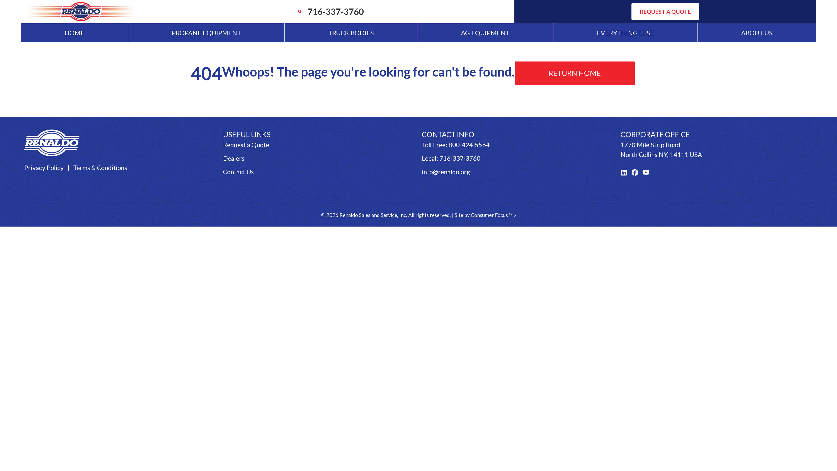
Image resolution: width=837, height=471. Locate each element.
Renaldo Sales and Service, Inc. (373, 215)
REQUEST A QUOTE (665, 11)
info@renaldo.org (446, 172)
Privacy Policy (44, 167)
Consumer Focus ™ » (493, 215)
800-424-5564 (469, 144)
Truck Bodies (351, 33)
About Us (756, 33)
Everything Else (625, 33)
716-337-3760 (336, 12)
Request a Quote (246, 144)
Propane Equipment (206, 33)
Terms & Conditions (100, 167)
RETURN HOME (575, 73)
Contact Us (238, 172)
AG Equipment (485, 33)
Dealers (233, 158)
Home (75, 33)
